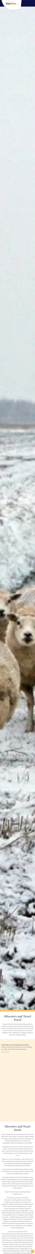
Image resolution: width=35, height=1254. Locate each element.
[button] (32, 1251)
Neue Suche (5, 1052)
